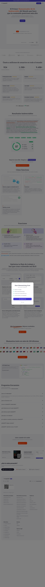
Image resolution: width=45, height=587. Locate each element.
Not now (22, 302)
